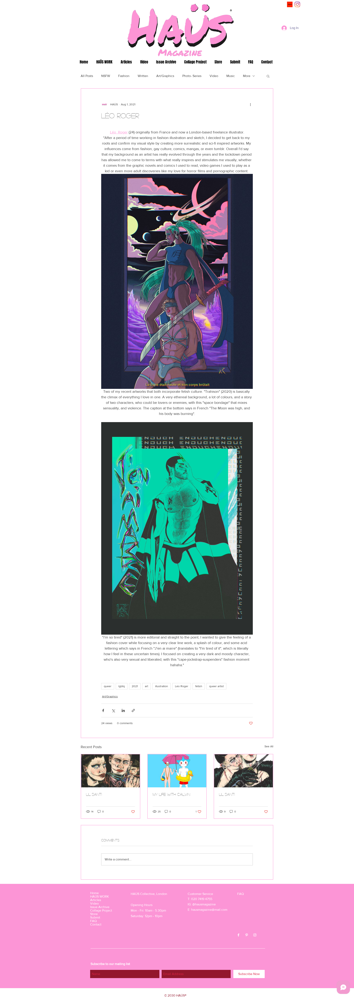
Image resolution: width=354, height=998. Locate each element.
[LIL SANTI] (110, 770)
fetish (198, 686)
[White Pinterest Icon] (247, 935)
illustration (161, 686)
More (246, 76)
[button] (268, 76)
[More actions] (250, 104)
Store (94, 914)
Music (230, 76)
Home (94, 893)
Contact (95, 924)
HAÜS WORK (99, 896)
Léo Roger (181, 686)
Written (143, 76)
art (146, 686)
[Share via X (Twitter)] (113, 710)
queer (107, 686)
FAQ (93, 921)
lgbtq (121, 686)
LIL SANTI (94, 794)
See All (268, 746)
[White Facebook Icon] (238, 935)
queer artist (216, 686)
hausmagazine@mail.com (209, 909)
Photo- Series (191, 76)
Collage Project (101, 910)
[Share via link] (133, 710)
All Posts (87, 76)
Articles (95, 900)
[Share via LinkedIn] (123, 710)
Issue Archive (99, 907)
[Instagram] (297, 4)
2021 (135, 686)
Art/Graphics (165, 76)
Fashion (123, 76)
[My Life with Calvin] (177, 770)
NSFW (105, 76)
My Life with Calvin (171, 794)
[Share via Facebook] (103, 710)
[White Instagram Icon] (255, 935)
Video (214, 76)
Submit (95, 917)
